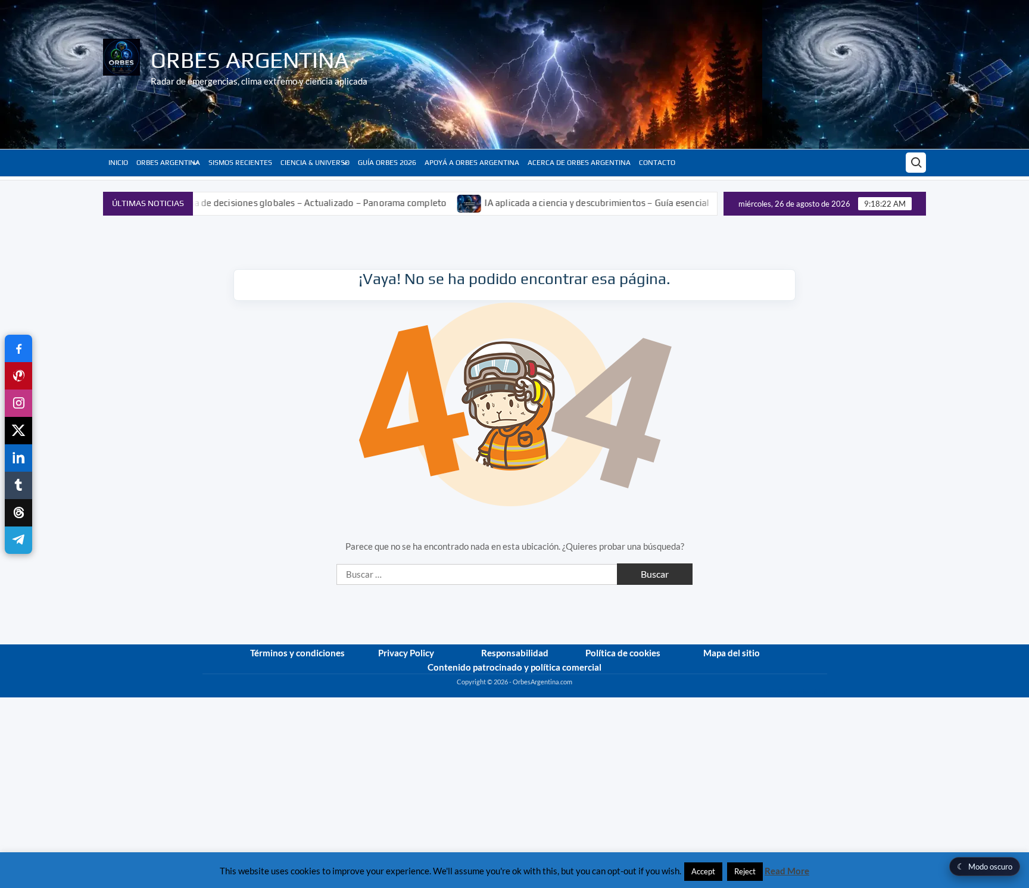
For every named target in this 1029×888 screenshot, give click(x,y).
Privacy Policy (406, 652)
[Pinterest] (18, 376)
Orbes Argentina (250, 59)
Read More (787, 870)
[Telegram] (18, 540)
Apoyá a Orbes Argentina (472, 162)
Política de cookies (622, 652)
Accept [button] (703, 871)
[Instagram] (18, 403)
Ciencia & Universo (315, 162)
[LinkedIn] (18, 458)
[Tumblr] (18, 485)
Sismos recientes (240, 162)
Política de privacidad (796, 692)
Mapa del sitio (731, 652)
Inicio (118, 162)
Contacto (657, 162)
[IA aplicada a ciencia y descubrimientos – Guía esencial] (437, 202)
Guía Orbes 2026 (387, 162)
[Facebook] (18, 348)
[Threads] (18, 512)
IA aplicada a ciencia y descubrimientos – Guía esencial (563, 203)
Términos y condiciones (297, 652)
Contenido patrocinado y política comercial (514, 667)
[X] (18, 430)
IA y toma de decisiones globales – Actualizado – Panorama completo (270, 203)
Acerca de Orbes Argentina (579, 162)
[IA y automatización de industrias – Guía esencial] (699, 202)
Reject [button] (745, 871)
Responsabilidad (514, 652)
